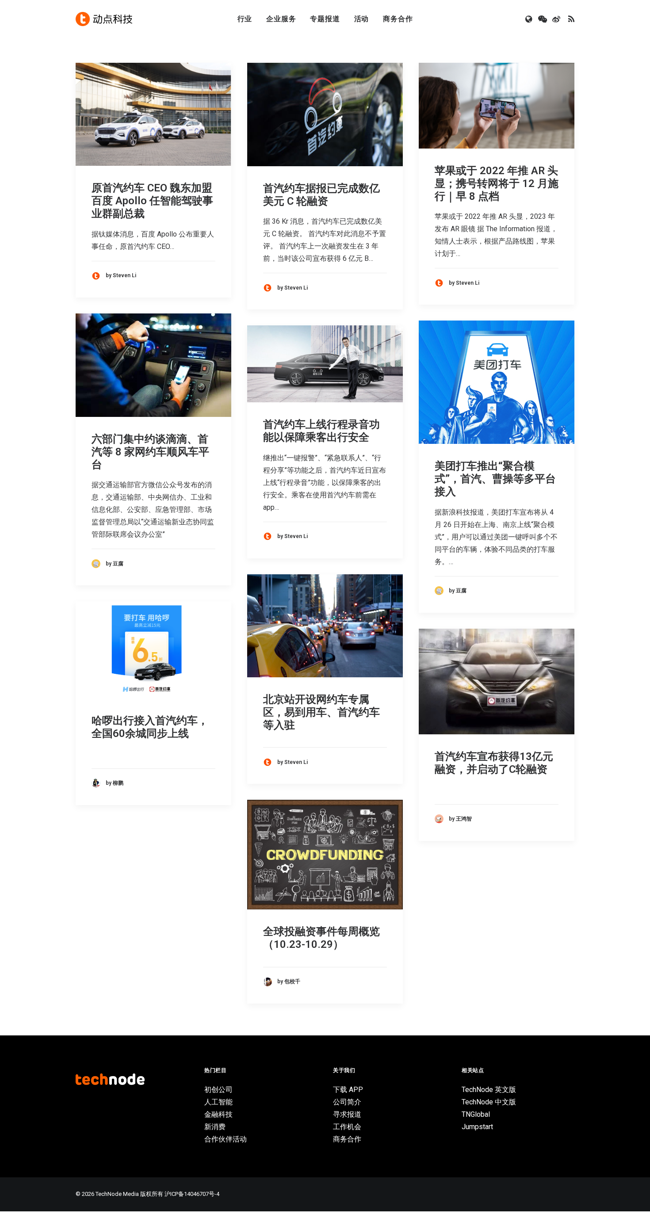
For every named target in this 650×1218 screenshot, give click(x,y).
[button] (529, 19)
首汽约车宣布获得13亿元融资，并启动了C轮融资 (494, 762)
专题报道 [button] (325, 19)
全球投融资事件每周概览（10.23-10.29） (321, 938)
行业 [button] (244, 19)
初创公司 (218, 1089)
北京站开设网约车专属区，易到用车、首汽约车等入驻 (321, 712)
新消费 (215, 1127)
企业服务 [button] (281, 19)
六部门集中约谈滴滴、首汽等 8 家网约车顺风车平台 (150, 452)
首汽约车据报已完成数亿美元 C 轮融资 (321, 194)
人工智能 (218, 1102)
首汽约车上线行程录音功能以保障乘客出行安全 (321, 430)
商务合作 (398, 19)
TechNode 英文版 (489, 1089)
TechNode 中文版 (489, 1102)
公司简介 (347, 1102)
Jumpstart (477, 1127)
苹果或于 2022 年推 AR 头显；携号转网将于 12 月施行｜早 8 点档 (496, 183)
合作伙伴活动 (225, 1139)
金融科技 (218, 1114)
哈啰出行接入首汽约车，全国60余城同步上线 (150, 727)
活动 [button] (361, 19)
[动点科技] (104, 19)
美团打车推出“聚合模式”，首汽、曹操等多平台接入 (495, 479)
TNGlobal (476, 1114)
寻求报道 (347, 1114)
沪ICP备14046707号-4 (191, 1194)
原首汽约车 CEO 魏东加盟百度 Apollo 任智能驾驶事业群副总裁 (152, 201)
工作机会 (347, 1127)
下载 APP (348, 1089)
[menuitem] (245, 19)
